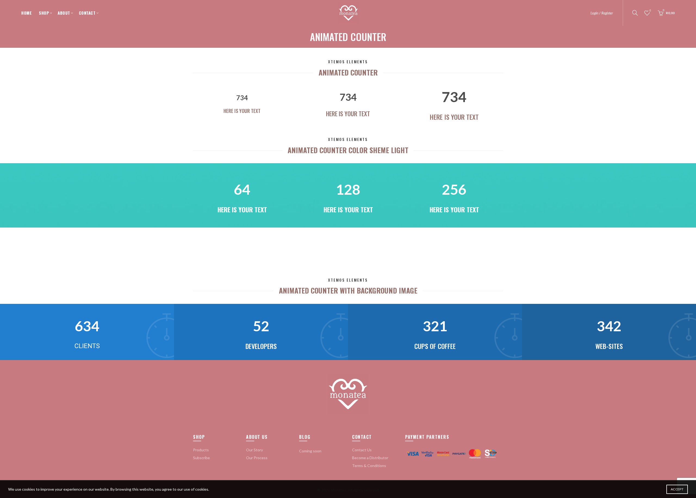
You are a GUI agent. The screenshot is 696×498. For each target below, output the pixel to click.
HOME (26, 13)
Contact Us (362, 449)
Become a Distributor (370, 457)
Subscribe (201, 457)
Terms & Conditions (369, 465)
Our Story (254, 449)
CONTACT (87, 13)
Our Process (257, 457)
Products (201, 449)
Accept (677, 489)
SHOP (44, 13)
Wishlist (650, 10)
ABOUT (64, 13)
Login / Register (602, 13)
